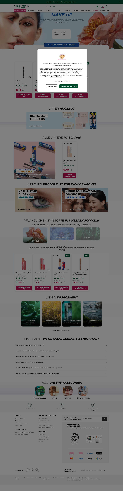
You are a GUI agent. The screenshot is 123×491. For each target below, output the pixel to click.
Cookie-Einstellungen (62, 81)
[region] (62, 70)
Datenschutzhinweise (56, 76)
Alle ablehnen (52, 86)
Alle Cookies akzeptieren (68, 86)
